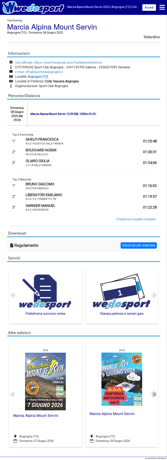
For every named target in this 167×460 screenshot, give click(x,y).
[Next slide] (154, 295)
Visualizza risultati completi (136, 219)
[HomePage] (33, 7)
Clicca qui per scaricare (138, 245)
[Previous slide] (13, 295)
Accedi (149, 7)
